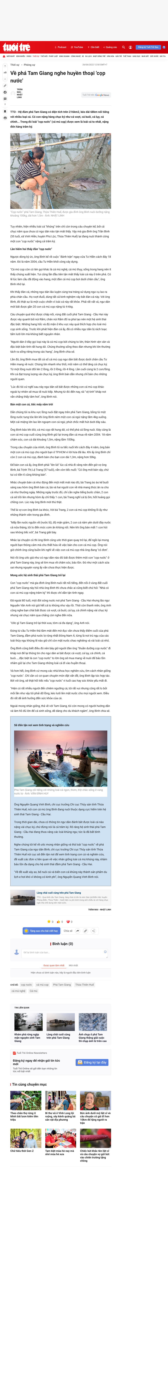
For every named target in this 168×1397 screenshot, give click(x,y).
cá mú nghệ (18, 990)
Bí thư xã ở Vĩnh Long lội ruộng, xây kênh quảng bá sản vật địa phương (60, 1116)
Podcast (62, 47)
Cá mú (33, 990)
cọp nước (26, 984)
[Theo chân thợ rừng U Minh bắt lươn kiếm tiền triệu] (25, 1100)
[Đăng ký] (92, 1062)
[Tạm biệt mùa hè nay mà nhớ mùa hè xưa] (60, 1138)
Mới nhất (11, 56)
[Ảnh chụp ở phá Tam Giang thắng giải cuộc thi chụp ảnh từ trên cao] (93, 1022)
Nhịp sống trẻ (99, 56)
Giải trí (119, 56)
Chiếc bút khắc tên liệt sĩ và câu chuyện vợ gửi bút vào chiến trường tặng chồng (94, 1155)
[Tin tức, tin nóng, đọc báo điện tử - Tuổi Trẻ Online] (16, 47)
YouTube (78, 47)
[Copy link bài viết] (85, 931)
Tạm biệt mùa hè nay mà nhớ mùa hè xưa (59, 1152)
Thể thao (127, 56)
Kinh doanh (64, 56)
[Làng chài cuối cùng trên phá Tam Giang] (61, 1022)
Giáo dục (136, 56)
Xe (83, 56)
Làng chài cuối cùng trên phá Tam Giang (59, 892)
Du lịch (88, 56)
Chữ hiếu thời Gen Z (22, 1150)
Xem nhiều (20, 56)
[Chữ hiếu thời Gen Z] (25, 1138)
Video (28, 56)
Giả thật (163, 56)
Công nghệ (76, 56)
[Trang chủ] (3, 56)
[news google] (96, 95)
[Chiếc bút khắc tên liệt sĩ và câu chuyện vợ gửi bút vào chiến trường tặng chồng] (95, 1138)
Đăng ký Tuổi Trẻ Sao (148, 47)
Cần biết (95, 47)
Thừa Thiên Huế (84, 984)
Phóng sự (29, 64)
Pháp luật (53, 56)
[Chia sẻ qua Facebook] (77, 931)
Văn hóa (110, 56)
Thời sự (36, 56)
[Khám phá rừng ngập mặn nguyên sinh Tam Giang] (28, 1022)
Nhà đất (145, 56)
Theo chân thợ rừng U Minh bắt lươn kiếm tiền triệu (24, 1116)
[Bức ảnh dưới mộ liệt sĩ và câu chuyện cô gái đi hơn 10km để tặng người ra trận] (95, 1100)
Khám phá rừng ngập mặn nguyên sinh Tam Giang (27, 1038)
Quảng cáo (111, 47)
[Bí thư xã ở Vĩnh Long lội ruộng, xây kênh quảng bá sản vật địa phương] (60, 1100)
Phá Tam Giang (62, 984)
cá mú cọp (42, 984)
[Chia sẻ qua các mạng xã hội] (93, 931)
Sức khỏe (154, 56)
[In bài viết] (5, 118)
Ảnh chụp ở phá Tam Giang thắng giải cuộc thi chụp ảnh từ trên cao (93, 1038)
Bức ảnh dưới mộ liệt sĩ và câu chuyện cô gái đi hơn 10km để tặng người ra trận (95, 1118)
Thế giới (44, 56)
